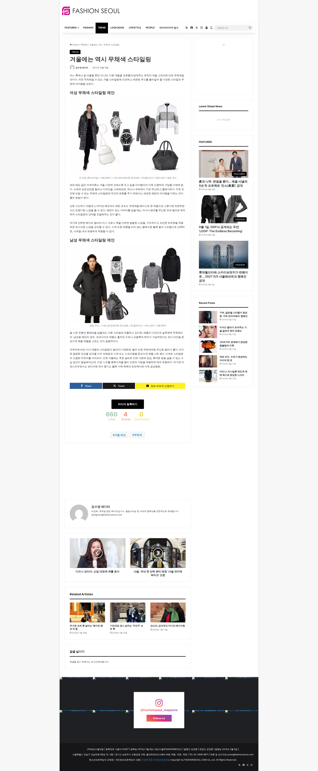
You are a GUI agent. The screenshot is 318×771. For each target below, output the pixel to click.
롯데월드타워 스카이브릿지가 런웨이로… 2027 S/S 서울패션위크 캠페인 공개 (223, 276)
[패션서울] (91, 11)
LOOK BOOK (117, 27)
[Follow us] (159, 704)
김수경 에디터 (82, 67)
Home (75, 44)
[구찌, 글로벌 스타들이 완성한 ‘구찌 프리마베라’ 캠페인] (208, 317)
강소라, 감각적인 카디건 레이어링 (167, 625)
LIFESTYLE (135, 27)
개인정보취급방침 (161, 759)
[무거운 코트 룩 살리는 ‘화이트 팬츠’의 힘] (87, 612)
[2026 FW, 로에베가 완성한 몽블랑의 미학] (208, 346)
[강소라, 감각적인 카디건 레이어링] (168, 612)
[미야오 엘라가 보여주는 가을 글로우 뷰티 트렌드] (208, 332)
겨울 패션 (120, 435)
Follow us (159, 718)
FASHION (88, 27)
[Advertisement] (188, 10)
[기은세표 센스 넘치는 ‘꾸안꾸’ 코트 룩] (127, 612)
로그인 (94, 661)
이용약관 (146, 759)
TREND (102, 27)
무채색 (138, 435)
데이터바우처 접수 (169, 27)
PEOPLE (150, 27)
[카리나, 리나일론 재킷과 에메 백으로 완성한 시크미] (208, 376)
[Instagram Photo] (76, 693)
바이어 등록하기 (127, 404)
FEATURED (71, 27)
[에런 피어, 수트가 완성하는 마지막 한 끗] (208, 361)
